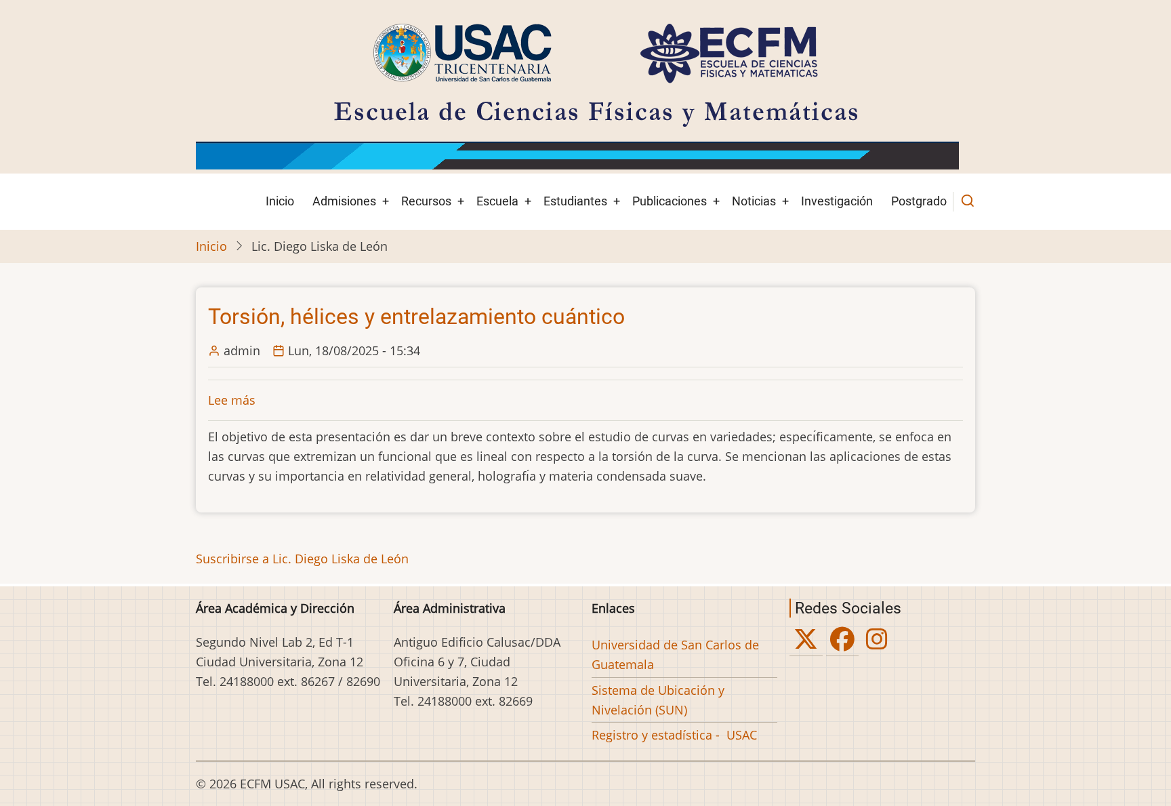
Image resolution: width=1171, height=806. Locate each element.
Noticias (754, 201)
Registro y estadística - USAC (674, 735)
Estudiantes (575, 201)
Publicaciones (669, 201)
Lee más (231, 400)
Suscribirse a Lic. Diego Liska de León (302, 558)
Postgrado (919, 201)
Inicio (280, 201)
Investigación (837, 201)
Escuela (497, 201)
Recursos (426, 201)
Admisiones (344, 201)
